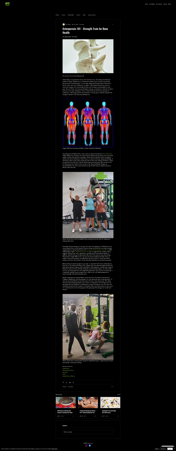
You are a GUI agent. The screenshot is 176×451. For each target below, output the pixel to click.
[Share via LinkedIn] (70, 382)
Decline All (163, 448)
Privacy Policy (54, 448)
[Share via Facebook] (63, 382)
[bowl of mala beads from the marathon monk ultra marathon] (66, 402)
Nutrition (78, 15)
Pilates (84, 15)
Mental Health (71, 15)
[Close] (174, 449)
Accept (170, 448)
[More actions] (112, 24)
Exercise (63, 15)
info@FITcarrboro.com (88, 443)
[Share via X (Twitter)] (66, 382)
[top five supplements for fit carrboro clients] (110, 402)
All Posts (57, 15)
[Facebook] (89, 445)
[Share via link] (73, 382)
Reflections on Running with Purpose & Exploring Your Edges (65, 411)
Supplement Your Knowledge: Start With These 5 (109, 411)
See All (118, 394)
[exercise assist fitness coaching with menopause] (88, 402)
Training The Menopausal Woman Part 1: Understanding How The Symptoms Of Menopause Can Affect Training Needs (87, 411)
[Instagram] (86, 445)
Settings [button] (157, 448)
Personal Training (91, 15)
